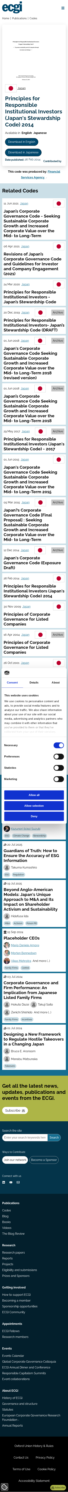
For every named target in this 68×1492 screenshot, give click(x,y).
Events (7, 1348)
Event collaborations (16, 1379)
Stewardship (39, 836)
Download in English (21, 142)
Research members (15, 1337)
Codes (33, 18)
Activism (18, 923)
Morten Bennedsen (23, 953)
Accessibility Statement (34, 1481)
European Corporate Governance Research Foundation (31, 1417)
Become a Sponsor (44, 1160)
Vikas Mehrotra (21, 961)
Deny (34, 816)
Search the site (12, 1130)
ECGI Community (13, 1312)
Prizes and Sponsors (16, 1276)
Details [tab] (34, 682)
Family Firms (11, 968)
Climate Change (21, 836)
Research (8, 1245)
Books (6, 1222)
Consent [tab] (12, 682)
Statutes (7, 1409)
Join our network (15, 1160)
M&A (7, 923)
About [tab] (56, 682)
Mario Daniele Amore (25, 945)
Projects (7, 1264)
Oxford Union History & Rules (34, 1446)
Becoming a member (16, 1300)
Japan (21, 88)
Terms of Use (21, 1469)
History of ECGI (12, 1398)
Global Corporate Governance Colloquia (29, 1361)
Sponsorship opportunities (20, 1306)
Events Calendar (13, 1356)
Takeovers (10, 1066)
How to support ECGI (16, 1294)
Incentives (27, 1019)
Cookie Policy (47, 1469)
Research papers (13, 1252)
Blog (5, 1216)
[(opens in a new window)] (3, 1182)
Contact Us (21, 1457)
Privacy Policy (45, 1457)
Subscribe (12, 1110)
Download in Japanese (23, 152)
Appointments (12, 1324)
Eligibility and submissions (19, 1270)
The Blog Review (13, 1233)
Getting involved (14, 1287)
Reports (7, 1258)
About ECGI (10, 1390)
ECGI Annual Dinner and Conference (26, 1367)
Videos (6, 1228)
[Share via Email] (18, 1182)
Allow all (34, 795)
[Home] (12, 7)
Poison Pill (31, 923)
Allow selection (34, 805)
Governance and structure (19, 1403)
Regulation (18, 874)
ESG (7, 836)
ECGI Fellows (11, 1331)
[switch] (58, 757)
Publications (19, 18)
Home (5, 18)
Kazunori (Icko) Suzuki (25, 829)
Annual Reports (12, 1425)
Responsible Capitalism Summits (24, 1373)
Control (25, 968)
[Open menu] (63, 8)
